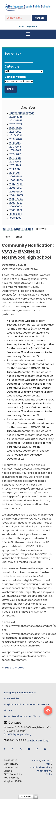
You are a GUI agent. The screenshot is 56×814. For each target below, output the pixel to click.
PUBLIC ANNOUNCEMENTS (17, 229)
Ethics (49, 774)
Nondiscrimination (40, 767)
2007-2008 (16, 184)
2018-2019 (15, 143)
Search (39, 18)
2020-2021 (15, 136)
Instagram (21, 749)
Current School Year (21, 113)
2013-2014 (15, 162)
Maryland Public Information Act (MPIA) (26, 705)
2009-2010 (15, 177)
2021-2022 (15, 132)
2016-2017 (15, 151)
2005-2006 (16, 192)
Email (19, 237)
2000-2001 (15, 210)
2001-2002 (15, 207)
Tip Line (8, 711)
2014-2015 (15, 158)
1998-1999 (15, 218)
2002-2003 (15, 203)
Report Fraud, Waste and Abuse (22, 716)
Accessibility (44, 771)
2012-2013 (15, 165)
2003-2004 (16, 199)
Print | (8, 237)
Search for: (13, 53)
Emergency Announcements (20, 693)
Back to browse (14, 668)
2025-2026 (15, 117)
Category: (12, 66)
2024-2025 (16, 121)
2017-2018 (15, 147)
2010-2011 (14, 173)
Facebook (4, 749)
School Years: (15, 77)
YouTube (29, 749)
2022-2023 (15, 128)
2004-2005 (16, 195)
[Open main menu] (28, 34)
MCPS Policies (11, 699)
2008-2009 (16, 181)
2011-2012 (14, 169)
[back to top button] (48, 710)
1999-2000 (15, 214)
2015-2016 (15, 154)
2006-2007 (16, 188)
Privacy (35, 761)
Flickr (45, 749)
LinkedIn (37, 749)
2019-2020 (15, 139)
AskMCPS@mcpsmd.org (17, 734)
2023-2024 (15, 124)
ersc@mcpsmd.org (38, 740)
